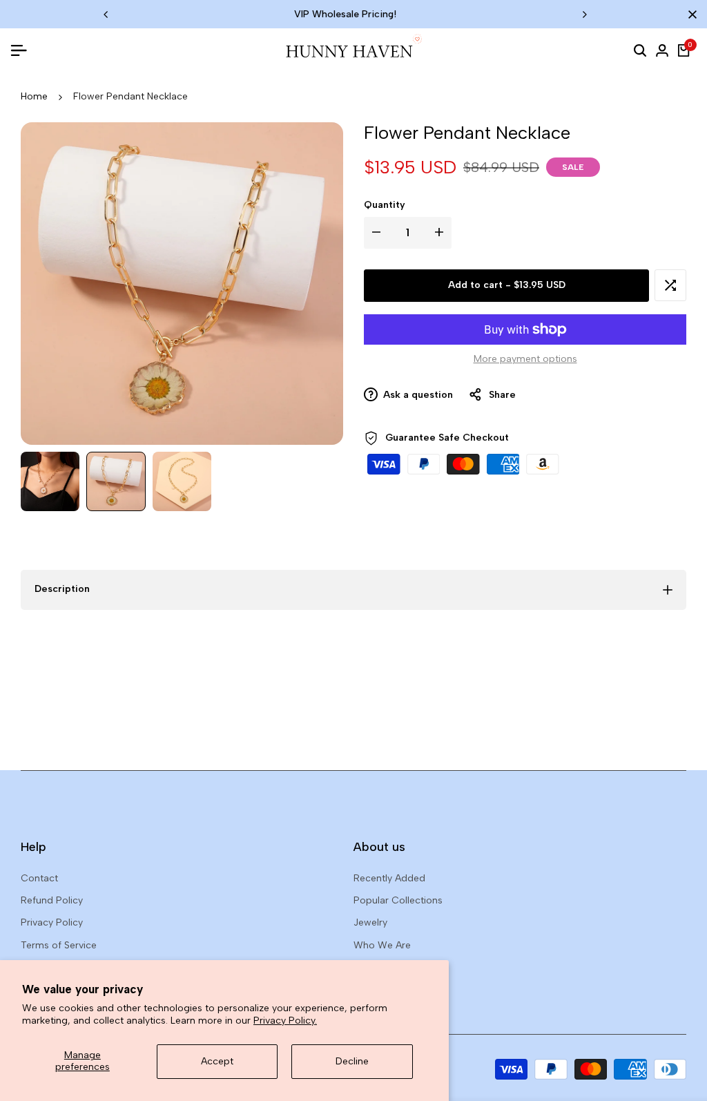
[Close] (690, 14)
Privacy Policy (52, 922)
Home (34, 96)
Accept (217, 1061)
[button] (670, 285)
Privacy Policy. (285, 1020)
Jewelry (370, 922)
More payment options (525, 359)
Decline (352, 1061)
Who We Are (382, 945)
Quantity (384, 205)
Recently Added (389, 878)
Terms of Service (59, 945)
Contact (39, 878)
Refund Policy (52, 900)
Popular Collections (398, 900)
